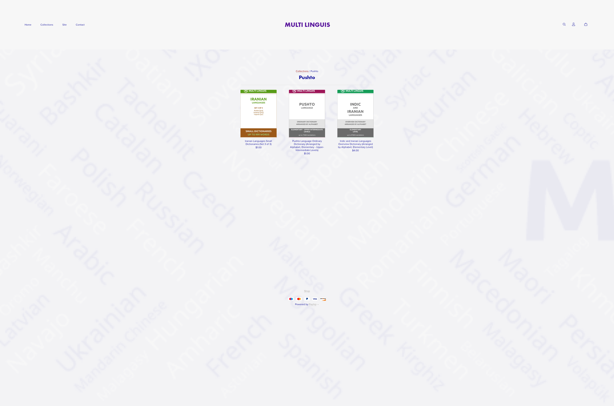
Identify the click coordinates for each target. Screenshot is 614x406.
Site (64, 24)
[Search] (564, 24)
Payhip (312, 304)
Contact (80, 24)
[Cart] (587, 24)
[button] (318, 305)
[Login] (573, 24)
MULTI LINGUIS (307, 25)
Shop (307, 291)
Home (28, 24)
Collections (46, 24)
